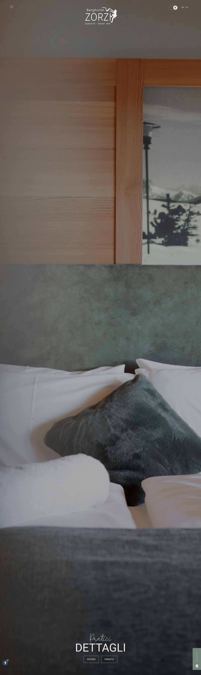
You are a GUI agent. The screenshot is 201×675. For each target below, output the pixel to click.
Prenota (109, 659)
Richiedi (91, 659)
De (182, 7)
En (187, 7)
